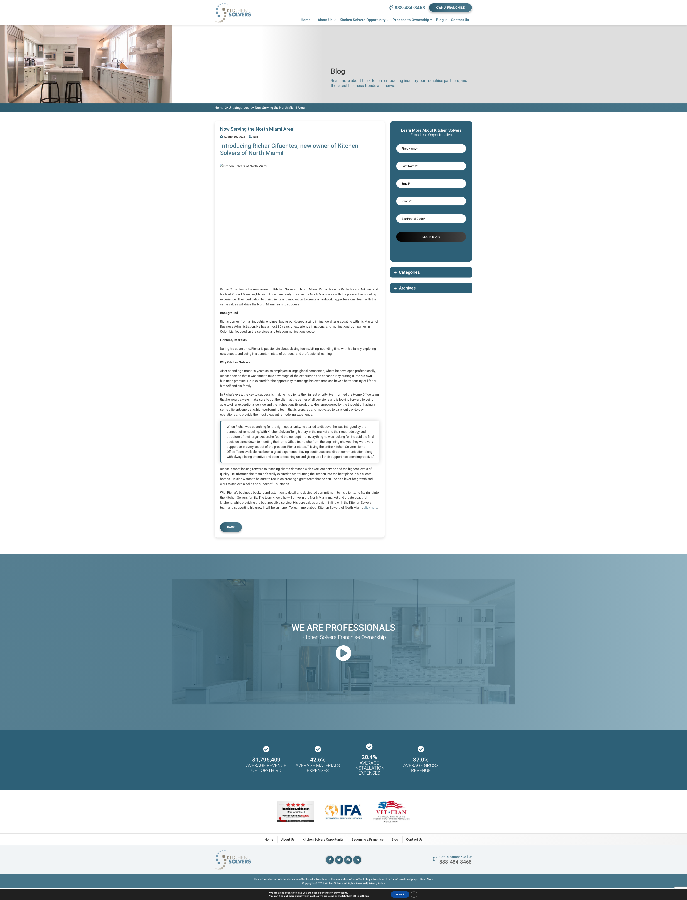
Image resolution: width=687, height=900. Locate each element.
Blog (440, 20)
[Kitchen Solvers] (233, 8)
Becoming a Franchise (368, 839)
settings (364, 896)
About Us (325, 20)
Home (305, 20)
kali (255, 136)
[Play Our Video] (343, 653)
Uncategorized (239, 108)
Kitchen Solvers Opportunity (363, 20)
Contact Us (460, 20)
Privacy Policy (377, 883)
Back (231, 527)
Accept (400, 894)
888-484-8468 (410, 7)
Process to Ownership (411, 20)
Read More (426, 879)
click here (370, 507)
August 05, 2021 (234, 136)
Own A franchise (450, 7)
